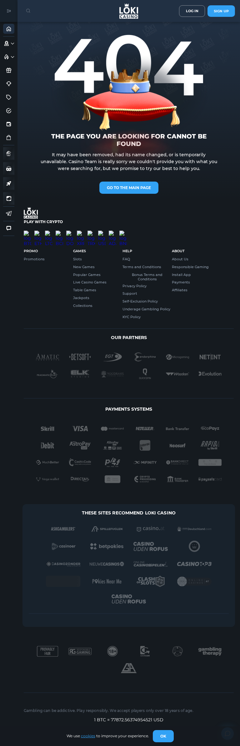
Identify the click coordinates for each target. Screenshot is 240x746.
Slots (77, 259)
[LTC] (48, 233)
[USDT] (102, 233)
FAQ (126, 259)
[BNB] (123, 233)
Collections (82, 305)
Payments (181, 282)
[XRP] (80, 233)
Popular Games (87, 275)
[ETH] (38, 233)
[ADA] (112, 233)
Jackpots (81, 298)
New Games (84, 267)
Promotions (34, 259)
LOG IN (192, 11)
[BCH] (59, 233)
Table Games (84, 290)
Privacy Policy (134, 286)
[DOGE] (70, 233)
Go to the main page (129, 187)
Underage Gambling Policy (146, 309)
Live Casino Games (90, 282)
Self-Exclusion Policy (140, 301)
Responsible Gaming (190, 267)
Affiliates (180, 290)
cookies (88, 735)
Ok (163, 736)
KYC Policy (131, 317)
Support (129, 293)
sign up (221, 11)
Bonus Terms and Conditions (147, 277)
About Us (180, 259)
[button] (12, 43)
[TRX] (91, 233)
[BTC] (27, 233)
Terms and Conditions (141, 267)
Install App (181, 275)
